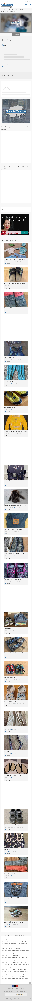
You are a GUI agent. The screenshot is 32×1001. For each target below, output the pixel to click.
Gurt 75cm (7, 751)
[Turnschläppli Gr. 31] (16, 840)
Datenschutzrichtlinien (22, 991)
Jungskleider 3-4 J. (9, 628)
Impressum (25, 999)
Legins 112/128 (8, 381)
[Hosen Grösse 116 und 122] (16, 864)
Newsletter (19, 999)
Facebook (13, 986)
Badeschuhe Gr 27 (9, 407)
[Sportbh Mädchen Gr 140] (16, 348)
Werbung (13, 999)
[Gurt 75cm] (16, 742)
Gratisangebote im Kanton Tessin (10, 974)
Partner (25, 998)
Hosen (6, 727)
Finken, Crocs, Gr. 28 (10, 701)
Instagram (19, 986)
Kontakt (11, 998)
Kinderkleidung (4, 11)
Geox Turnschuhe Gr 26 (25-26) (13, 825)
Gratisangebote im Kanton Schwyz (10, 969)
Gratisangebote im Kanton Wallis (16, 976)
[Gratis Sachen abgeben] (26, 5)
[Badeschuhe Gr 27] (16, 398)
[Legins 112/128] (16, 372)
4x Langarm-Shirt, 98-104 (11, 898)
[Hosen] (16, 718)
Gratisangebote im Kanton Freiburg (10, 950)
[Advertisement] (16, 147)
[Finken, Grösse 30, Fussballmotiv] (16, 644)
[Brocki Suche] (16, 111)
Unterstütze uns (4, 998)
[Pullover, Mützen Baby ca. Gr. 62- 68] (16, 250)
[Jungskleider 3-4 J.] (16, 620)
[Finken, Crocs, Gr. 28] (16, 692)
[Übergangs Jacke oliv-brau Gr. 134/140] (16, 496)
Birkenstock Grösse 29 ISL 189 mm (14, 922)
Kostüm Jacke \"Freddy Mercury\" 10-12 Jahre (17, 431)
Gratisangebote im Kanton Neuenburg (19, 960)
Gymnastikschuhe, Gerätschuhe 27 (14, 775)
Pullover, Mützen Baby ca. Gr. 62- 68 (14, 259)
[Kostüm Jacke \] (16, 422)
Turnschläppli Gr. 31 (10, 849)
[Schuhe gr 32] (16, 299)
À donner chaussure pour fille (13, 579)
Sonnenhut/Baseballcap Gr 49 (13, 529)
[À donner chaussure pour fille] (16, 570)
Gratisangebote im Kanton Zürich (17, 981)
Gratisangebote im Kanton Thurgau (20, 971)
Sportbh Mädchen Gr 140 (11, 357)
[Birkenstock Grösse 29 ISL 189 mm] (16, 913)
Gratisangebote (9, 9)
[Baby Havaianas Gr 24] (16, 668)
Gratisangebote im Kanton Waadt (10, 978)
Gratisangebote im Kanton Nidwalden (11, 962)
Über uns (16, 998)
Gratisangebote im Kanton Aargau (10, 939)
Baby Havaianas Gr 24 (10, 677)
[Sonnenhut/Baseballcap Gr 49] (16, 520)
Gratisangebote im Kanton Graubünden (11, 955)
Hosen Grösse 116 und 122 (12, 873)
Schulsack (7, 481)
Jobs (21, 998)
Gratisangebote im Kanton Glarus (17, 953)
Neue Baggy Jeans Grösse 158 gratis (14, 553)
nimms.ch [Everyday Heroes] (17, 988)
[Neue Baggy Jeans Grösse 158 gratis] (16, 545)
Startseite (3, 9)
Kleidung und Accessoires (20, 9)
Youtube (17, 986)
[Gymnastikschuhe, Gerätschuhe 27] (16, 766)
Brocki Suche (5, 210)
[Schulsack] (16, 472)
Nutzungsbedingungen (9, 991)
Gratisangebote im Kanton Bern (16, 948)
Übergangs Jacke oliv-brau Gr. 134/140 (15, 505)
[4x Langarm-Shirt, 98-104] (16, 889)
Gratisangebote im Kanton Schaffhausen (16, 967)
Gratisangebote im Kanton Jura (9, 957)
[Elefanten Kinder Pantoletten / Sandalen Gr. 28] (16, 274)
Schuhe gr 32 (8, 308)
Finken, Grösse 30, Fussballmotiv (13, 653)
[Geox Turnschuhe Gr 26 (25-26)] (16, 816)
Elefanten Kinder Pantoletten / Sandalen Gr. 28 (17, 283)
